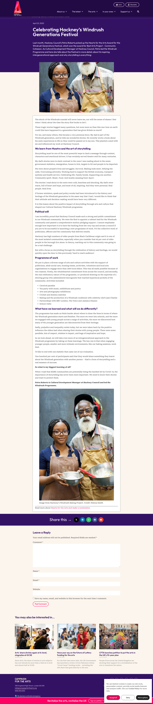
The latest (76, 11)
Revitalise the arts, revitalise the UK (67, 700)
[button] (76, 519)
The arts (91, 11)
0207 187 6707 (20, 690)
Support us (125, 11)
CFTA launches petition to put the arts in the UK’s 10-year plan (117, 653)
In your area (108, 11)
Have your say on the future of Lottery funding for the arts (74, 653)
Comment (38, 542)
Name (36, 571)
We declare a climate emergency (28, 696)
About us (61, 11)
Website (36, 589)
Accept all (113, 698)
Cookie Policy (134, 689)
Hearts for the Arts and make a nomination (70, 508)
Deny (128, 698)
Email (36, 580)
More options (143, 698)
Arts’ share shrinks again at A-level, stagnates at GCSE (31, 653)
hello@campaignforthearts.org (26, 688)
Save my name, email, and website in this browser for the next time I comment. (71, 598)
